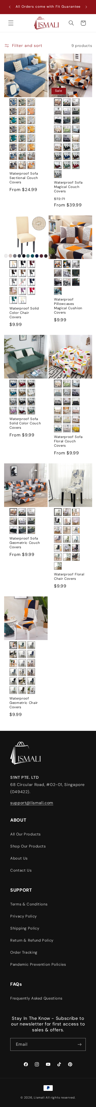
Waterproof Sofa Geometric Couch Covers (24, 542)
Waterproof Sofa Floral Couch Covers (68, 441)
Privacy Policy (23, 916)
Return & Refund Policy (32, 940)
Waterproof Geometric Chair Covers (23, 702)
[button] (11, 23)
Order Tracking (23, 952)
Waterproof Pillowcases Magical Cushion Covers (68, 306)
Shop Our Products (28, 846)
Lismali (39, 1098)
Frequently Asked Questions (36, 998)
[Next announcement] (86, 7)
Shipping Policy (24, 928)
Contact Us (20, 870)
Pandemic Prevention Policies (38, 964)
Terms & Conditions (28, 904)
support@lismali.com (31, 802)
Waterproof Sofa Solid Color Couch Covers (25, 423)
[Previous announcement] (9, 7)
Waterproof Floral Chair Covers (69, 576)
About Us (19, 858)
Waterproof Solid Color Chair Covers (24, 312)
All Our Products (25, 834)
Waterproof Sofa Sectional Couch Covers (23, 178)
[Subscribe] (80, 1044)
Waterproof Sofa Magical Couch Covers (68, 187)
